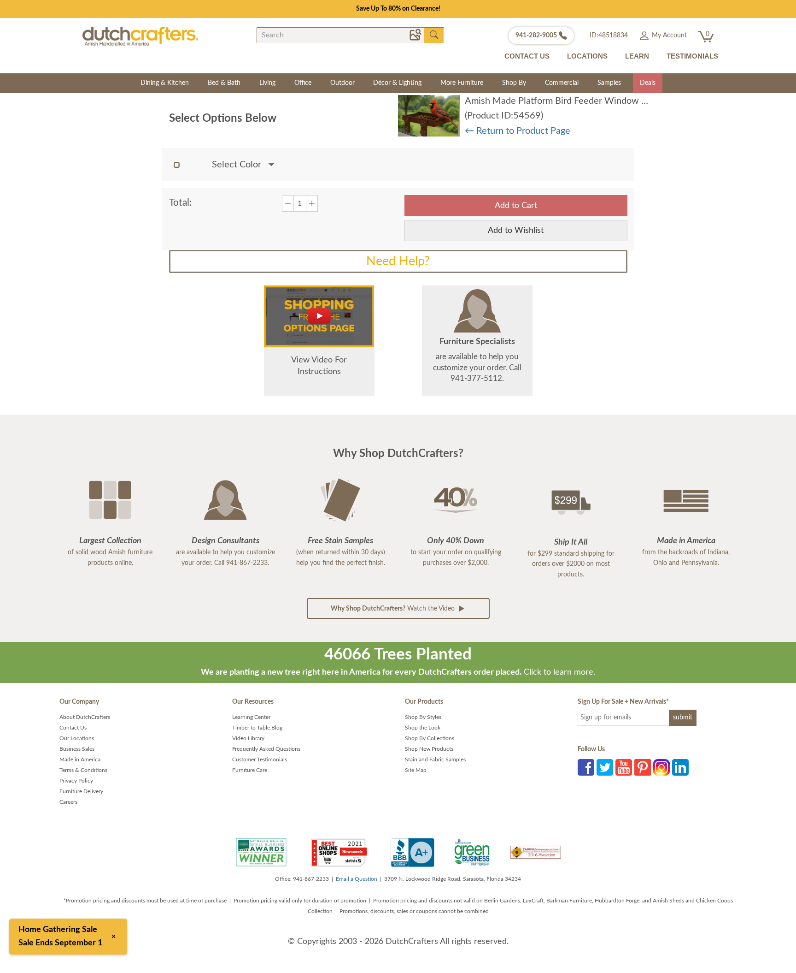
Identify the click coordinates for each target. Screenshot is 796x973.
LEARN (637, 56)
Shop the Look (422, 727)
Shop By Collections (429, 738)
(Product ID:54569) (504, 115)
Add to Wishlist (516, 230)
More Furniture (461, 83)
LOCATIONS (587, 56)
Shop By (514, 83)
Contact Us (73, 727)
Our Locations (76, 738)
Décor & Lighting (397, 83)
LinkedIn (680, 767)
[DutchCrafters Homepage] (140, 36)
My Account (668, 35)
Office (302, 83)
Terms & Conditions (83, 770)
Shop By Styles (423, 717)
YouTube (623, 767)
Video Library (248, 738)
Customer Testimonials (259, 759)
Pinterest (642, 767)
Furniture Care (249, 770)
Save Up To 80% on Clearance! (398, 9)
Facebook (586, 767)
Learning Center (251, 717)
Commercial (562, 83)
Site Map (416, 770)
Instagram (661, 767)
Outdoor (342, 83)
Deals (648, 83)
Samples (609, 83)
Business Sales (76, 749)
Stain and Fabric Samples (435, 759)
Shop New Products (429, 749)
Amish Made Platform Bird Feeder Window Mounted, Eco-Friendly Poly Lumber (625, 101)
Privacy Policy (76, 780)
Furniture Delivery (81, 791)
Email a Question (356, 879)
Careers (68, 802)
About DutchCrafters (84, 717)
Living (267, 83)
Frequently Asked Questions (266, 749)
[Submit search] (434, 35)
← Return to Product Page (517, 131)
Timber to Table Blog (257, 727)
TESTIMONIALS (692, 56)
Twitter (605, 767)
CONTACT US (527, 56)
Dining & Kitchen (164, 83)
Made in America (79, 759)
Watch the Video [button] (394, 608)
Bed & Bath (224, 83)
